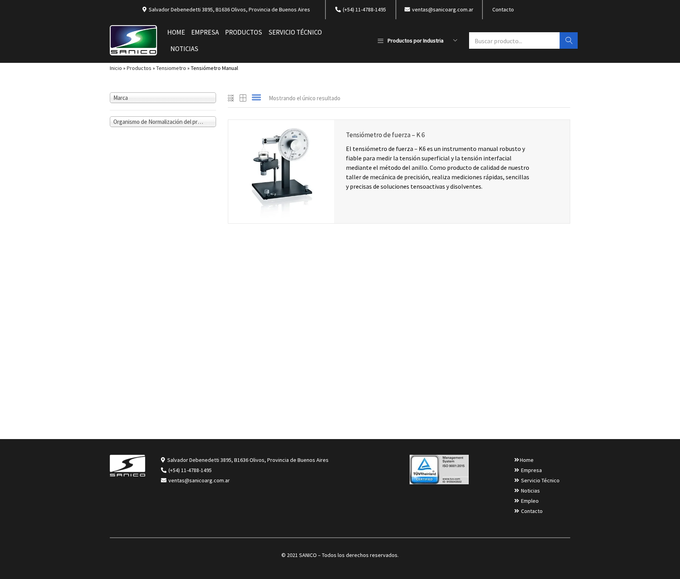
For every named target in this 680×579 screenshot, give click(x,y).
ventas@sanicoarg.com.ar (198, 480)
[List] (256, 98)
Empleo (530, 500)
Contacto (503, 9)
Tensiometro (171, 68)
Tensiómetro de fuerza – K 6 (385, 135)
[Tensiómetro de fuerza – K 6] (281, 171)
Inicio (116, 68)
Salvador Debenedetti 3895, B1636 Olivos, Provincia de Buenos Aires (248, 459)
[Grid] (231, 98)
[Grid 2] (243, 98)
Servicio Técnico (295, 32)
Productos (243, 32)
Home (176, 32)
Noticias (184, 48)
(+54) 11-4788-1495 (190, 470)
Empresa (205, 32)
